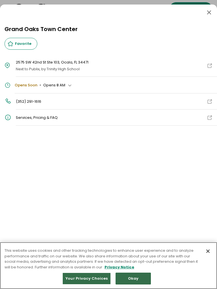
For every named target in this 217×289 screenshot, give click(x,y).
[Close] (209, 12)
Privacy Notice (119, 267)
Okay (133, 278)
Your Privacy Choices (87, 278)
